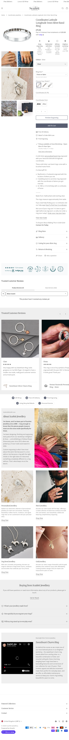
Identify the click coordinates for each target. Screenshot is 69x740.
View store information (45, 151)
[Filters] (3, 294)
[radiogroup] (52, 85)
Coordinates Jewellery (14, 15)
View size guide (41, 218)
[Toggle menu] (2, 8)
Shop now (4, 520)
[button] (52, 72)
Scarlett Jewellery (12, 726)
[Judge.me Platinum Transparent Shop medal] (38, 269)
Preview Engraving (51, 118)
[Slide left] (60, 314)
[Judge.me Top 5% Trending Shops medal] (60, 269)
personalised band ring (52, 156)
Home (3, 15)
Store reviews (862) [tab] (51, 288)
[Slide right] (65, 314)
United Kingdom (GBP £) (12, 721)
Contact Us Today (42, 225)
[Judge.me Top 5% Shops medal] (53, 269)
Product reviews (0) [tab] (18, 288)
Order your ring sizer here (56, 213)
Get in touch (34, 598)
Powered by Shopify (8, 728)
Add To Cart (52, 126)
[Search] (62, 8)
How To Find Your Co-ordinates (56, 205)
